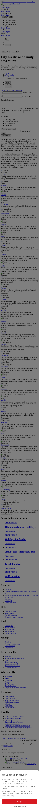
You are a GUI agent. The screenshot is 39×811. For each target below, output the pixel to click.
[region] (19, 790)
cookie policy (10, 795)
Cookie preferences (19, 807)
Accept (19, 801)
